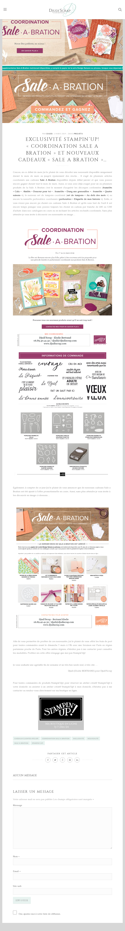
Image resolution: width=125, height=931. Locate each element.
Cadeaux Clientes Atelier (26, 738)
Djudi (49, 134)
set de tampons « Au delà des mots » (87, 195)
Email (16, 871)
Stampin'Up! (37, 743)
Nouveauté (93, 738)
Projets (78, 134)
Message (17, 805)
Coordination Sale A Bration (56, 738)
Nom (15, 856)
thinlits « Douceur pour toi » (38, 191)
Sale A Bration (47, 180)
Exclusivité (78, 738)
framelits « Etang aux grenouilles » (73, 191)
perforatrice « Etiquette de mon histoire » (80, 199)
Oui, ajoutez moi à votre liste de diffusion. (40, 914)
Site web (17, 886)
